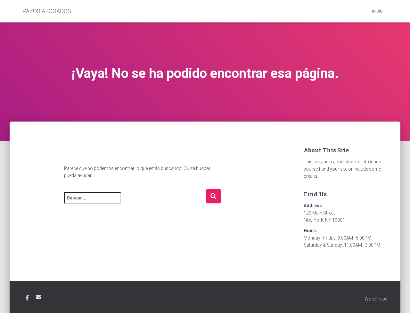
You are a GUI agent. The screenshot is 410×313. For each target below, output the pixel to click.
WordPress (376, 298)
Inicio (377, 11)
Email (39, 297)
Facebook (27, 298)
